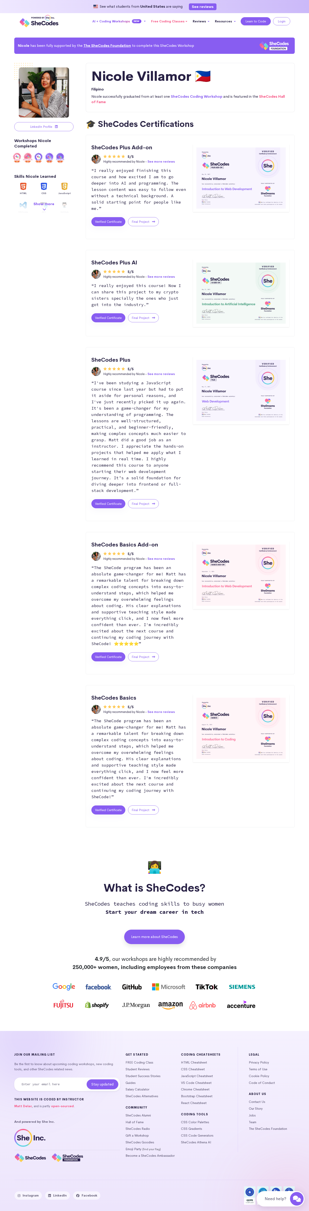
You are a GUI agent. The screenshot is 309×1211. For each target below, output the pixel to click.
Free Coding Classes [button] (168, 21)
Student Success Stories (143, 1076)
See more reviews (161, 162)
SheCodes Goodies (140, 1142)
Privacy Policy (259, 1062)
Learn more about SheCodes (154, 936)
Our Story (256, 1109)
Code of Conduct (262, 1083)
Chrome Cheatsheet (195, 1089)
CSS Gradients (191, 1129)
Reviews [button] (200, 21)
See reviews (203, 6)
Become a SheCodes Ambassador (150, 1156)
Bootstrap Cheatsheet (196, 1096)
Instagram (31, 1195)
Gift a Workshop (137, 1135)
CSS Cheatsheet (193, 1069)
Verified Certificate (108, 222)
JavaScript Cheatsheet (197, 1076)
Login (281, 21)
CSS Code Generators (197, 1135)
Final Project (141, 222)
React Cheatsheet (194, 1103)
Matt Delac (23, 1106)
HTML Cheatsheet (194, 1062)
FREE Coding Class (139, 1062)
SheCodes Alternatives (142, 1096)
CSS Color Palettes (195, 1122)
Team (252, 1122)
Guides (130, 1083)
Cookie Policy (259, 1076)
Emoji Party (133, 1149)
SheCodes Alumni (138, 1115)
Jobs (252, 1115)
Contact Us (257, 1102)
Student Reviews (138, 1069)
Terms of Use (258, 1069)
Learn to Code (255, 21)
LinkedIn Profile (41, 127)
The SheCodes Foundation (107, 45)
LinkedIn (60, 1195)
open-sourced (62, 1106)
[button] (119, 21)
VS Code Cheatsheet (196, 1083)
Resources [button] (224, 21)
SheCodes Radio (138, 1129)
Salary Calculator (137, 1089)
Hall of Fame (135, 1122)
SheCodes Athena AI (196, 1142)
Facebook (89, 1195)
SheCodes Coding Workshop (196, 96)
